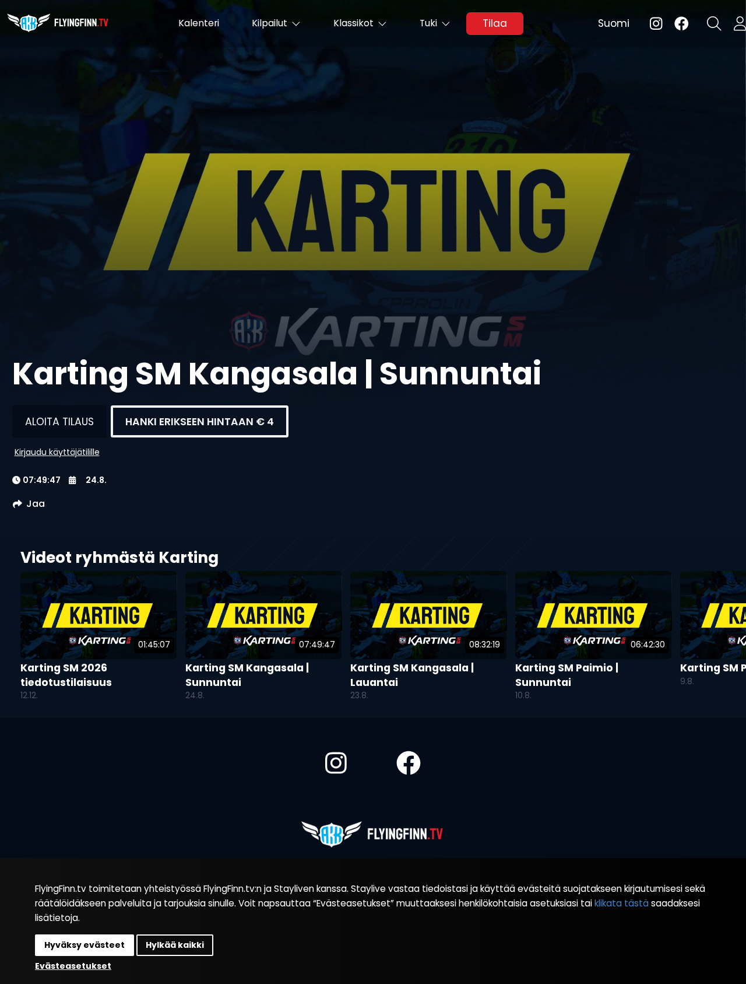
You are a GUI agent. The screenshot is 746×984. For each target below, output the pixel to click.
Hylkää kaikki (175, 945)
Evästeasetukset (73, 966)
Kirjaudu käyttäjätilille (57, 452)
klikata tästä (621, 903)
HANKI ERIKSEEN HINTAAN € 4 (199, 422)
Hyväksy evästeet (84, 945)
